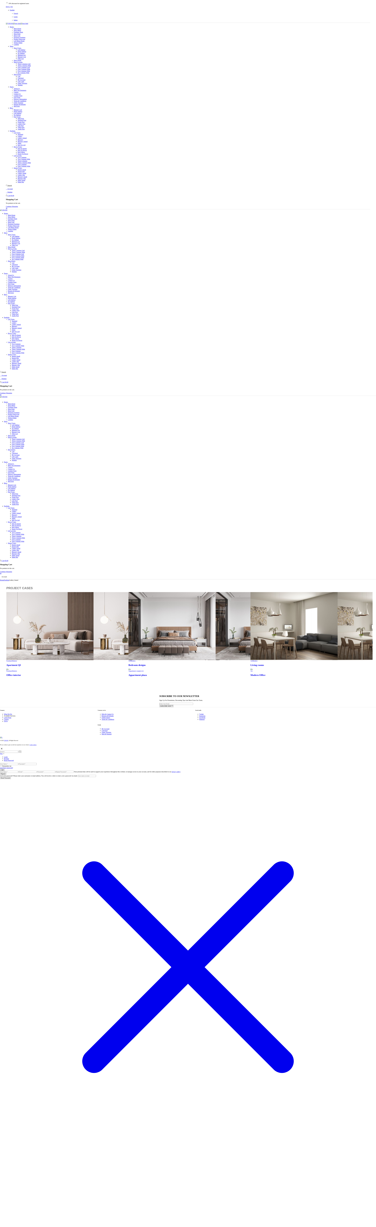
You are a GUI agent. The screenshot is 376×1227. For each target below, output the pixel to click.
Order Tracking (106, 732)
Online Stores (106, 717)
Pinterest (202, 719)
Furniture (9, 661)
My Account (105, 729)
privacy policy (176, 772)
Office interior (13, 675)
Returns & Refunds (108, 716)
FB (7, 7)
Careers (6, 719)
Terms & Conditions (108, 719)
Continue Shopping (12, 206)
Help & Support (107, 734)
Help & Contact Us (108, 714)
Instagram (202, 716)
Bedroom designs (137, 665)
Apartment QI (13, 665)
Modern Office (257, 675)
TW (11, 7)
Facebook (202, 717)
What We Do (8, 714)
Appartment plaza (137, 675)
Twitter (201, 714)
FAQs (6, 721)
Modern (14, 661)
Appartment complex (134, 671)
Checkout (105, 730)
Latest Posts (7, 717)
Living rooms (257, 665)
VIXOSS (6, 740)
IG (9, 7)
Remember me (6, 766)
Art (129, 661)
